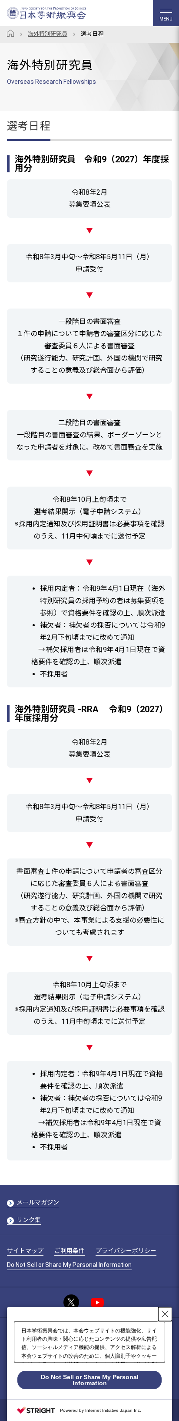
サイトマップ (25, 1250)
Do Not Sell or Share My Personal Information (69, 1264)
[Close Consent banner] (165, 1314)
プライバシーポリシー (126, 1250)
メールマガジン (38, 1202)
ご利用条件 (69, 1250)
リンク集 (29, 1219)
